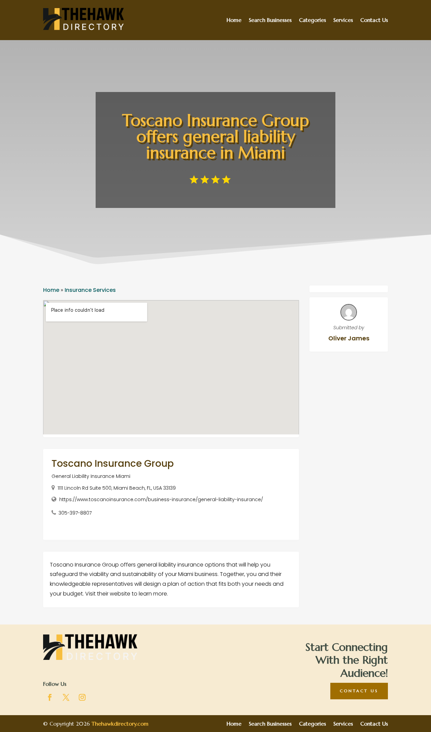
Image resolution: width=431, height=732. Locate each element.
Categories (312, 20)
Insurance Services (90, 290)
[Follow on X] (66, 697)
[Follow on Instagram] (82, 697)
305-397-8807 (75, 513)
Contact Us (374, 20)
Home (234, 20)
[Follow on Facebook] (50, 697)
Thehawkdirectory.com (120, 723)
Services (343, 20)
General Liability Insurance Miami (91, 476)
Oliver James (348, 338)
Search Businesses (270, 20)
